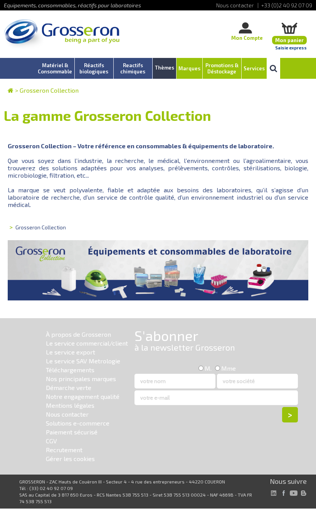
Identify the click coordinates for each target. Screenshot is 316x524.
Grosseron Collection (49, 90)
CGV (51, 440)
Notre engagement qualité (82, 396)
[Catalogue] (10, 90)
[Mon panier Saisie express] (289, 28)
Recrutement (64, 449)
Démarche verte (68, 387)
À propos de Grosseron (78, 334)
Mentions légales (70, 405)
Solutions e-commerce (77, 423)
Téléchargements (70, 369)
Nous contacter (67, 414)
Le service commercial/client (87, 343)
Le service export (70, 352)
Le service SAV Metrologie (83, 361)
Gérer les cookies (70, 458)
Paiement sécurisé (71, 432)
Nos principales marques (81, 378)
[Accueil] (61, 34)
